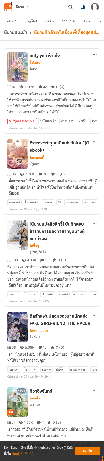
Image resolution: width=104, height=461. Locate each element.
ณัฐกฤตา (35, 163)
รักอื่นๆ (34, 246)
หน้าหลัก (13, 21)
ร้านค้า (87, 21)
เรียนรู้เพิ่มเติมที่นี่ (22, 454)
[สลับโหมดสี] (83, 7)
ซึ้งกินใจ (35, 63)
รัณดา (33, 69)
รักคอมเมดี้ (37, 158)
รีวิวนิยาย (68, 21)
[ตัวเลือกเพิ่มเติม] (95, 55)
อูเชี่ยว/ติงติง (38, 252)
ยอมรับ (87, 451)
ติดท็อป (32, 21)
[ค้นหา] (71, 7)
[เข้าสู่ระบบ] (95, 7)
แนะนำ (49, 21)
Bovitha (35, 337)
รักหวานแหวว (39, 331)
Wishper (35, 404)
